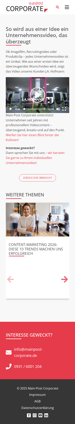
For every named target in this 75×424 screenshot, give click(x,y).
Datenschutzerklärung (37, 408)
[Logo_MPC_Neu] (27, 3)
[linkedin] (46, 415)
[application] (37, 95)
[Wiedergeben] (11, 109)
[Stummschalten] (58, 109)
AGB (37, 401)
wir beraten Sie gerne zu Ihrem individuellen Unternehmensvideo (35, 158)
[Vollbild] (64, 109)
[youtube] (40, 415)
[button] (37, 95)
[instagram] (35, 415)
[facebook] (29, 415)
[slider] (34, 109)
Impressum (37, 395)
